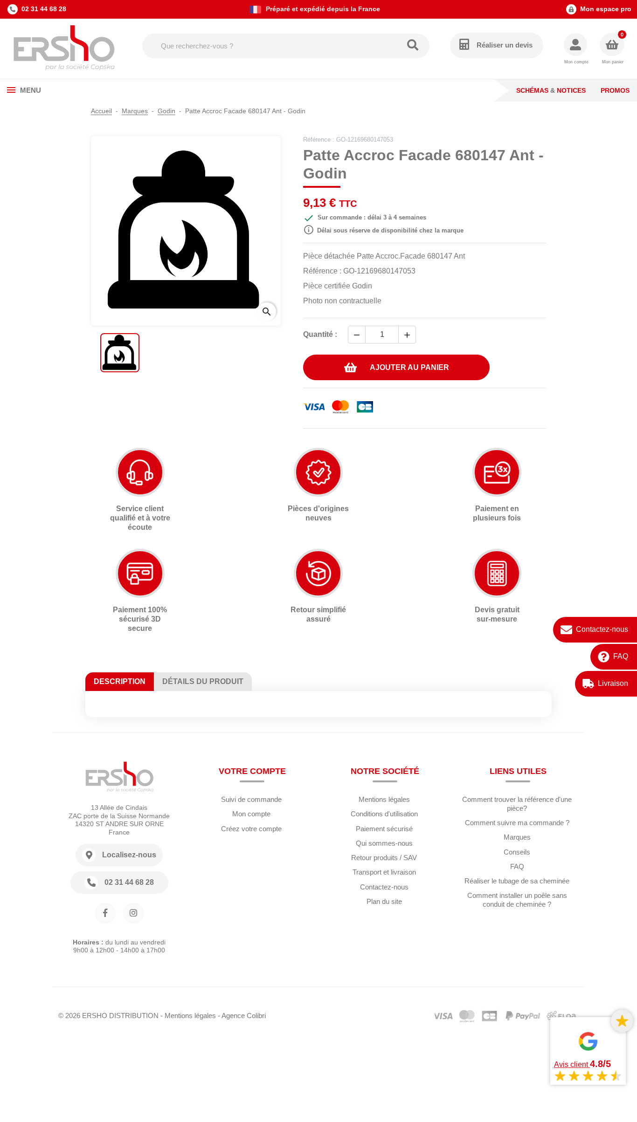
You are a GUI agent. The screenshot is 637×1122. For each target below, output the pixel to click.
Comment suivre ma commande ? (517, 823)
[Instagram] (133, 913)
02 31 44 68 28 (43, 9)
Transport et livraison (384, 872)
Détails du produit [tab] (202, 681)
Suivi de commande (251, 799)
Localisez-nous (129, 855)
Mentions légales (384, 799)
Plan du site (384, 901)
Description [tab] (119, 681)
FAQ (620, 657)
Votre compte (252, 771)
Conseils (517, 852)
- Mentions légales (188, 1015)
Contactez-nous (602, 630)
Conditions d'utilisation (384, 814)
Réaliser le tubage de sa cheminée (516, 881)
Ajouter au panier (409, 367)
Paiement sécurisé (384, 829)
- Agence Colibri (242, 1015)
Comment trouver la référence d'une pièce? (517, 803)
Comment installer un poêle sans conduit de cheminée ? (517, 899)
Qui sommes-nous (384, 843)
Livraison (613, 684)
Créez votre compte (251, 829)
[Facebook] (105, 913)
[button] (576, 49)
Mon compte (251, 814)
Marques (517, 837)
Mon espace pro (605, 9)
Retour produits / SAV (384, 858)
